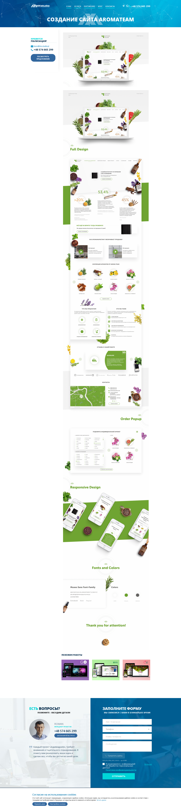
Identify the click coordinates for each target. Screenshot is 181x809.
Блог (100, 6)
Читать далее (101, 800)
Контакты (110, 6)
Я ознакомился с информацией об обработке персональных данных (119, 766)
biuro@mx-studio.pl (41, 46)
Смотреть (72, 673)
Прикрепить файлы (113, 756)
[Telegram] (123, 6)
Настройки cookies (57, 804)
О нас (68, 6)
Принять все (39, 804)
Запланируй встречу (66, 735)
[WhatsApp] (127, 6)
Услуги (77, 6)
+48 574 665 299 (141, 6)
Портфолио (89, 6)
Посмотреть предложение (43, 57)
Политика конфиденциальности (121, 770)
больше (148, 764)
